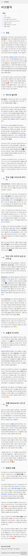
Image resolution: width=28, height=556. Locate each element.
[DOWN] (25, 553)
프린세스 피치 (13, 57)
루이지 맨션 (4, 220)
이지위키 (6, 2)
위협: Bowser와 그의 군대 (9, 24)
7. (4, 468)
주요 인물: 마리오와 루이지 (9, 19)
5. (4, 333)
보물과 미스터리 (7, 23)
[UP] (22, 553)
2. (4, 95)
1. (4, 33)
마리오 (20, 135)
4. (4, 257)
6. (4, 404)
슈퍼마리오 (4, 37)
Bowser (16, 59)
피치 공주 (5, 200)
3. (4, 178)
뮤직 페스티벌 (16, 488)
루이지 (8, 351)
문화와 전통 (5, 26)
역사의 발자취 (6, 17)
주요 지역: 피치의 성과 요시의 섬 (10, 21)
